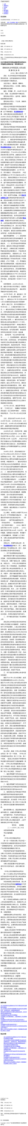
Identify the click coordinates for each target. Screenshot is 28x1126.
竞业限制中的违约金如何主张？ (9, 1024)
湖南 (17, 22)
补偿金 (5, 7)
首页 (8, 22)
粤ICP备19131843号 (9, 1124)
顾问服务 (6, 10)
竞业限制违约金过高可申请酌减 (9, 1015)
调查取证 (6, 5)
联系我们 (6, 13)
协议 (5, 8)
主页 (5, 4)
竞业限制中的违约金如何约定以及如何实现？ (12, 1019)
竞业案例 (6, 12)
